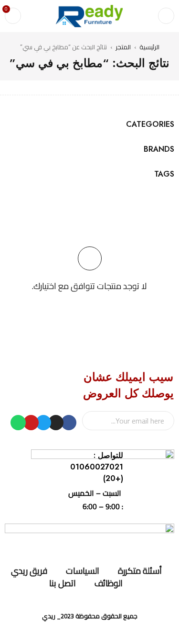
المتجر (123, 47)
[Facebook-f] (68, 422)
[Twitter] (43, 422)
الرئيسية (149, 47)
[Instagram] (55, 422)
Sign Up (94, 420)
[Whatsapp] (18, 422)
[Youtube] (31, 422)
